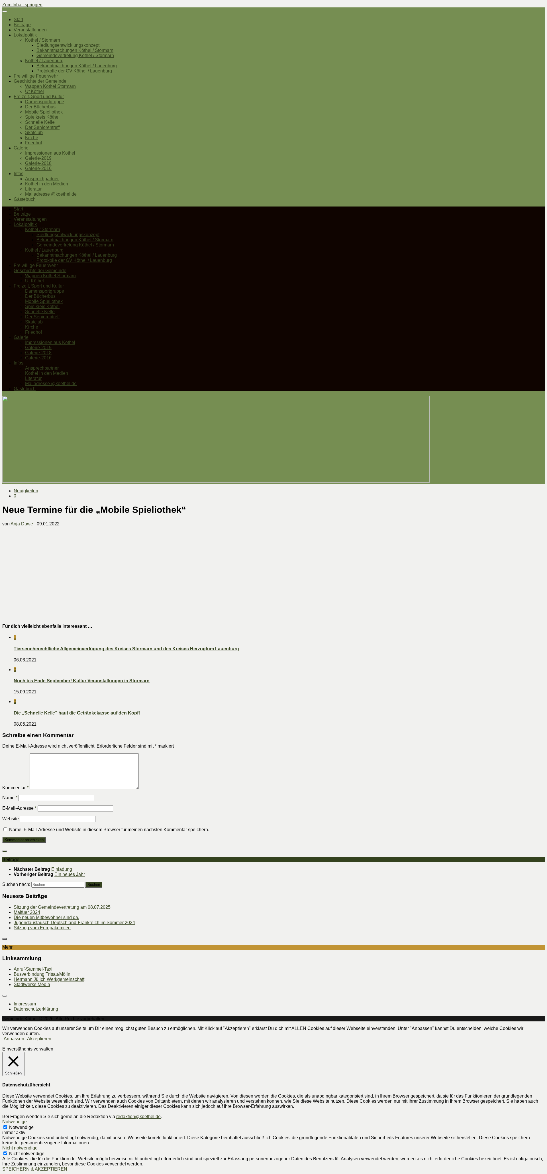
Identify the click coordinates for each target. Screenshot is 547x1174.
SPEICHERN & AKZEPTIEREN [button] (34, 1169)
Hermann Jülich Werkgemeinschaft (49, 979)
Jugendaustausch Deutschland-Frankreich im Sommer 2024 (74, 922)
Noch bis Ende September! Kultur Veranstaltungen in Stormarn (82, 680)
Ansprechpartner (42, 178)
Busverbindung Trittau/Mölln (42, 974)
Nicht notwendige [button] (20, 1147)
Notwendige (21, 1127)
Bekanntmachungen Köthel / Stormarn (74, 50)
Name (9, 797)
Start (18, 19)
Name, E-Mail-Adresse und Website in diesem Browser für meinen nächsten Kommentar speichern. (109, 829)
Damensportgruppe (44, 101)
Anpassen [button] (14, 1038)
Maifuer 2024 (27, 912)
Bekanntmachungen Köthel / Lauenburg (76, 65)
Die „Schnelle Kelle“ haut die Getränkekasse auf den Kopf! (77, 713)
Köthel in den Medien (46, 183)
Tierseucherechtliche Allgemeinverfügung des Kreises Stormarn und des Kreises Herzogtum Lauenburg (126, 648)
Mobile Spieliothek (44, 112)
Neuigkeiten (26, 490)
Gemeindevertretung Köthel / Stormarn (75, 55)
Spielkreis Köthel (42, 117)
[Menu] (4, 11)
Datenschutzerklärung (36, 1009)
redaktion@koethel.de (138, 1116)
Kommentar (15, 787)
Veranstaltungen (30, 29)
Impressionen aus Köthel (50, 153)
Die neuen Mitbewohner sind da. (46, 917)
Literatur (33, 189)
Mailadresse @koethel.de (51, 194)
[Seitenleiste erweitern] (4, 851)
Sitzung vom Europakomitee (42, 927)
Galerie (21, 147)
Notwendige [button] (14, 1121)
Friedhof (33, 142)
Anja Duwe (22, 523)
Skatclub (34, 132)
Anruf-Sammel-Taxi (33, 969)
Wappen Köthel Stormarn (50, 86)
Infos (18, 173)
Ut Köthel (34, 91)
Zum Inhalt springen (22, 4)
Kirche (31, 137)
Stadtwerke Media (32, 984)
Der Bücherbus (40, 106)
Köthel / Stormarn (42, 40)
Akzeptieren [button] (39, 1038)
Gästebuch (25, 199)
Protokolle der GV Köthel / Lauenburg (74, 70)
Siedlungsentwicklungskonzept (67, 45)
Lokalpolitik (25, 35)
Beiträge (22, 24)
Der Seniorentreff (42, 127)
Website (10, 818)
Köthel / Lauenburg (44, 60)
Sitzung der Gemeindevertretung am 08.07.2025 (62, 907)
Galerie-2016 (38, 168)
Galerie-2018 (38, 163)
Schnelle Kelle (40, 122)
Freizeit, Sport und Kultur (39, 96)
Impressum (25, 1003)
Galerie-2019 (38, 158)
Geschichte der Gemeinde (40, 81)
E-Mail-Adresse (19, 808)
